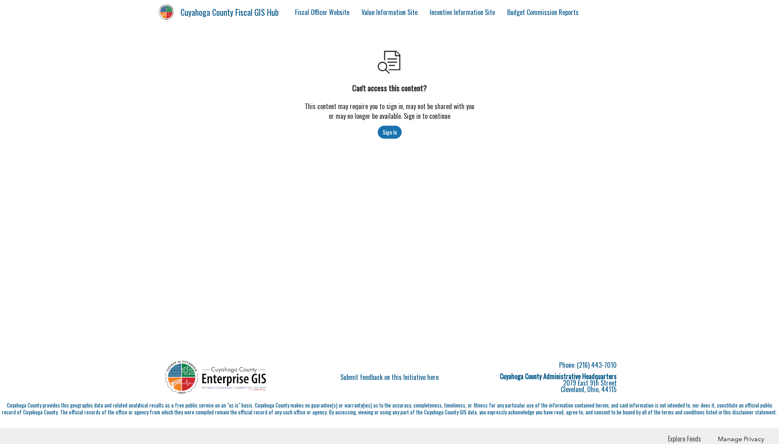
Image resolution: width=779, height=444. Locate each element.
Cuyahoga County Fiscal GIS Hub (230, 12)
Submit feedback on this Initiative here (389, 377)
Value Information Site (389, 12)
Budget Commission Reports (543, 12)
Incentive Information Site (462, 12)
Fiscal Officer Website (322, 12)
